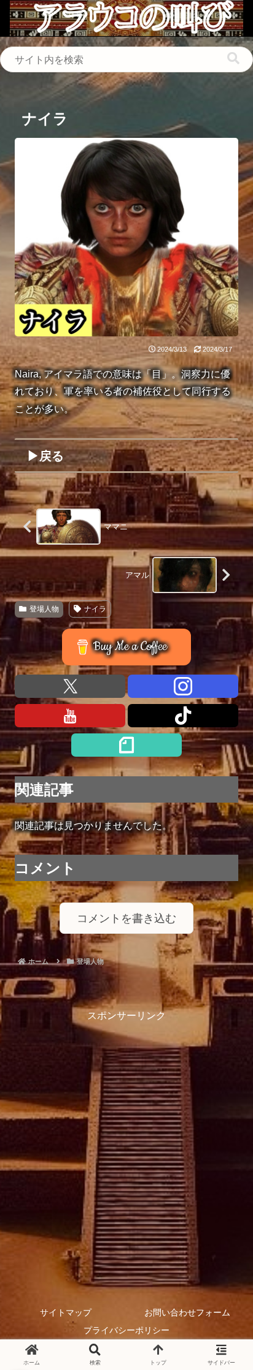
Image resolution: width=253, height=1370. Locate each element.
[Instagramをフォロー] (183, 686)
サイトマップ (65, 1312)
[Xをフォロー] (70, 686)
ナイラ (95, 609)
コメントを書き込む (126, 918)
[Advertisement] (126, 1151)
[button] (233, 58)
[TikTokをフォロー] (183, 715)
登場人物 (44, 609)
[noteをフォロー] (126, 745)
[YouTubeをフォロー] (70, 715)
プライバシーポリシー (126, 1330)
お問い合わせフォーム (187, 1312)
